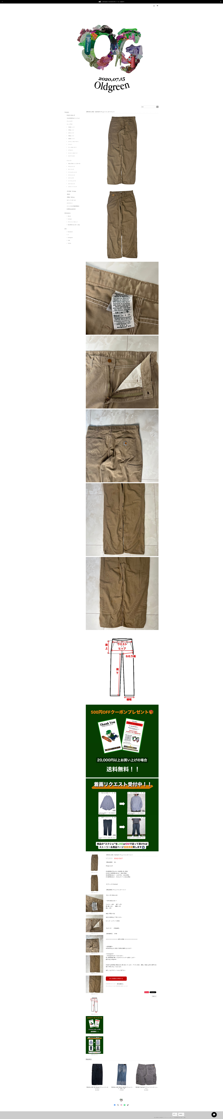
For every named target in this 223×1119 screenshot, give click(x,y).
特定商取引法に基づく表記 (74, 224)
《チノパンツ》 (71, 169)
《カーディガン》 (71, 156)
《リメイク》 (69, 121)
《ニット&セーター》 (72, 147)
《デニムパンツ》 (71, 166)
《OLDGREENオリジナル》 (73, 118)
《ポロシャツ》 (71, 132)
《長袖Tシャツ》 (71, 138)
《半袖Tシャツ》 (71, 127)
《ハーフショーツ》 (72, 180)
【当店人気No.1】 (70, 115)
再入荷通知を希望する (116, 978)
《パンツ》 (69, 160)
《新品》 (68, 194)
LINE (69, 240)
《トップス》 (69, 124)
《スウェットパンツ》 (72, 186)
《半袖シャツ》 (71, 130)
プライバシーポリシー (73, 222)
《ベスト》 (70, 144)
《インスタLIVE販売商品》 (73, 206)
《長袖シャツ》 (71, 135)
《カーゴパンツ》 (71, 183)
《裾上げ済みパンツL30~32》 (74, 163)
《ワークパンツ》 (71, 175)
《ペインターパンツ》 (72, 172)
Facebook (70, 231)
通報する (154, 996)
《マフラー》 (69, 203)
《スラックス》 (71, 178)
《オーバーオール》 (71, 200)
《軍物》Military (70, 197)
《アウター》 (70, 150)
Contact (70, 219)
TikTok (69, 243)
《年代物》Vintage (71, 191)
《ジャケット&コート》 (73, 153)
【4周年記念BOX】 (71, 209)
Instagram (70, 237)
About (69, 216)
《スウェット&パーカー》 (73, 141)
